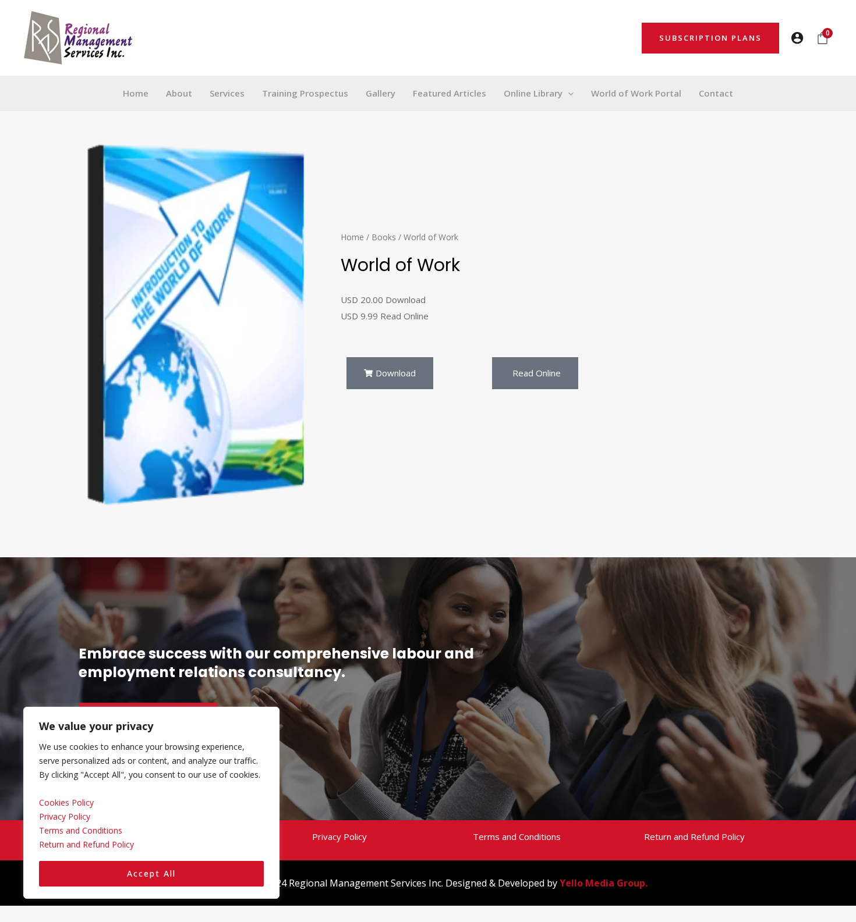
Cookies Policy (66, 802)
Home (352, 237)
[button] (710, 38)
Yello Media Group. (604, 883)
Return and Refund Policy (86, 844)
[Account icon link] (797, 37)
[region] (151, 803)
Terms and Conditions (80, 830)
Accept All (151, 873)
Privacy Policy (64, 816)
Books (384, 237)
